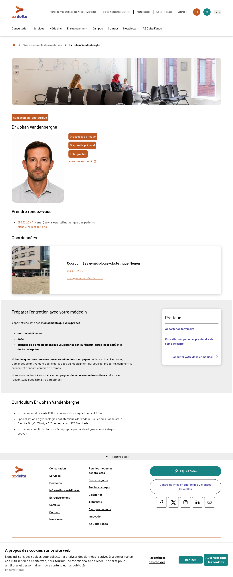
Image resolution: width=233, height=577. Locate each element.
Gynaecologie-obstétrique (30, 117)
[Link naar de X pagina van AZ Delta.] (173, 502)
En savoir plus (14, 570)
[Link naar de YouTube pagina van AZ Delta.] (209, 502)
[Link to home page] (14, 44)
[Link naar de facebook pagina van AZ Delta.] (161, 502)
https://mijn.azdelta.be (32, 226)
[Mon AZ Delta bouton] (207, 12)
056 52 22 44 (25, 222)
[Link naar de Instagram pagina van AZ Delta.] (185, 502)
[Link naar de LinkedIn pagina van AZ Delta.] (197, 502)
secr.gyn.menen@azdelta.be (85, 278)
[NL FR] (217, 12)
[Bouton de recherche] (196, 12)
